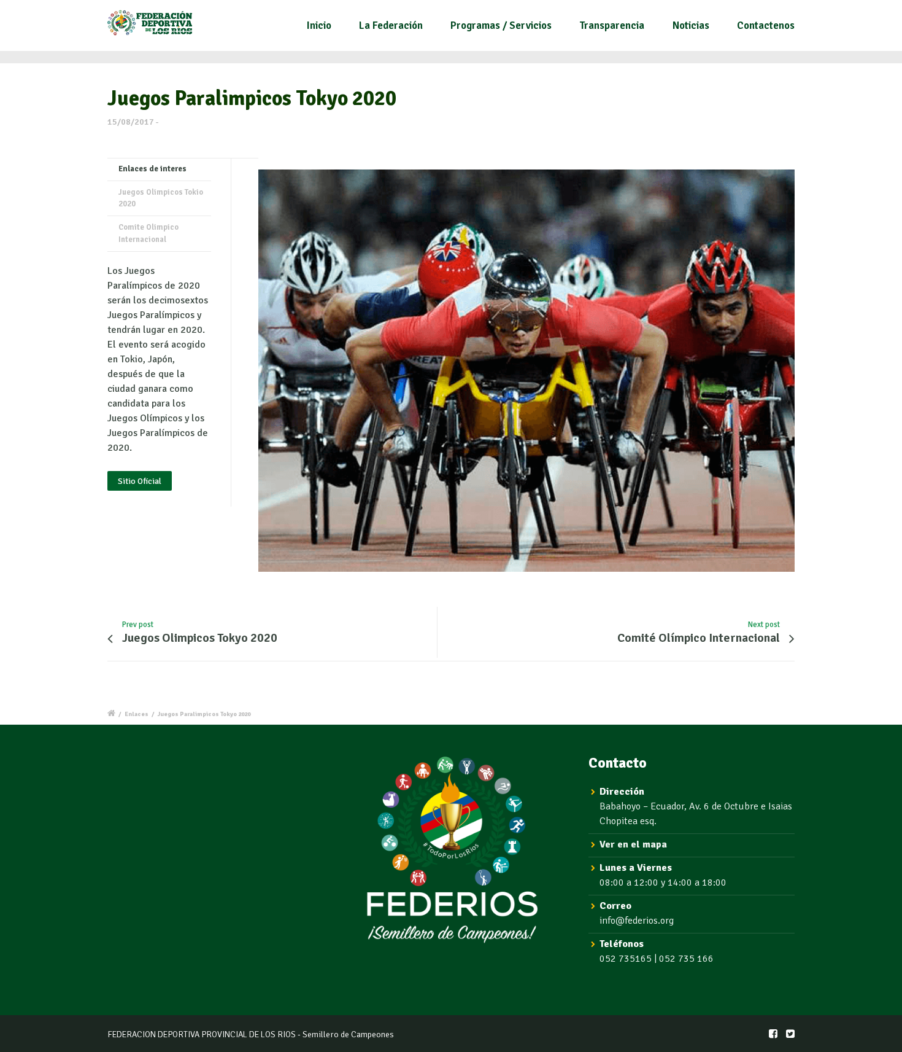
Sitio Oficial (139, 481)
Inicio (319, 25)
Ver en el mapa (633, 844)
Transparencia (611, 25)
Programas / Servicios (501, 25)
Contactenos (766, 25)
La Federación (391, 25)
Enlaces (136, 714)
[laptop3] (526, 371)
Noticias (691, 25)
